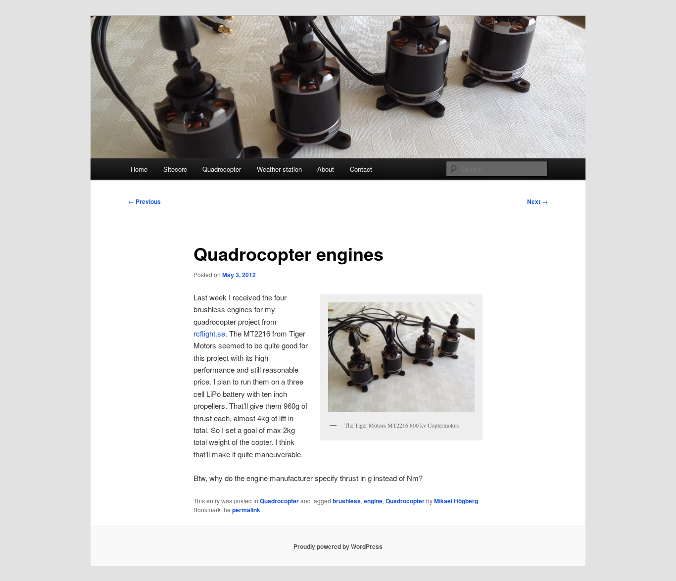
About (325, 169)
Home (139, 169)
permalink (246, 509)
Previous (144, 201)
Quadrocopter (221, 169)
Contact (361, 169)
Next (537, 201)
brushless (347, 500)
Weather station (279, 169)
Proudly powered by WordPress (338, 546)
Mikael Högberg (456, 500)
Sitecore (175, 169)
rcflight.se (209, 333)
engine (373, 500)
